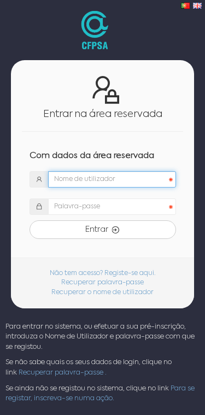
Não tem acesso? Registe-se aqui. (103, 273)
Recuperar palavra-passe (102, 282)
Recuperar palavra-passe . (63, 372)
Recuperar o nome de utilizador (102, 292)
